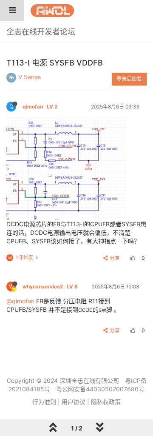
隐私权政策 (106, 401)
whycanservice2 (50, 286)
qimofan (40, 106)
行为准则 (44, 401)
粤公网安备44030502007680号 (100, 389)
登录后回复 (129, 79)
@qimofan (20, 301)
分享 (114, 258)
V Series (29, 76)
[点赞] (131, 258)
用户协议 (73, 401)
